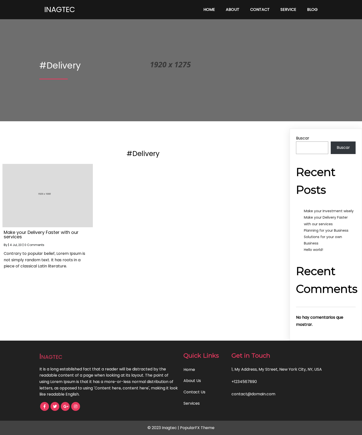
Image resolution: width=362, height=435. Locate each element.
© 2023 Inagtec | (164, 428)
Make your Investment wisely (329, 211)
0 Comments (34, 245)
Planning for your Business (326, 230)
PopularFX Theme (197, 428)
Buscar (302, 138)
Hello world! (313, 249)
